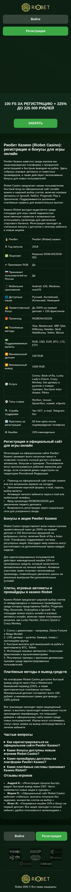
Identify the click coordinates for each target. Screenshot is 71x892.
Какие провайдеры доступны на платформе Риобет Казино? (30, 760)
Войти (35, 19)
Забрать (35, 123)
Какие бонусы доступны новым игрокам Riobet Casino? (29, 752)
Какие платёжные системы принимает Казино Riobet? (34, 768)
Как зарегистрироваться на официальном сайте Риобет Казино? (32, 743)
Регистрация (35, 31)
